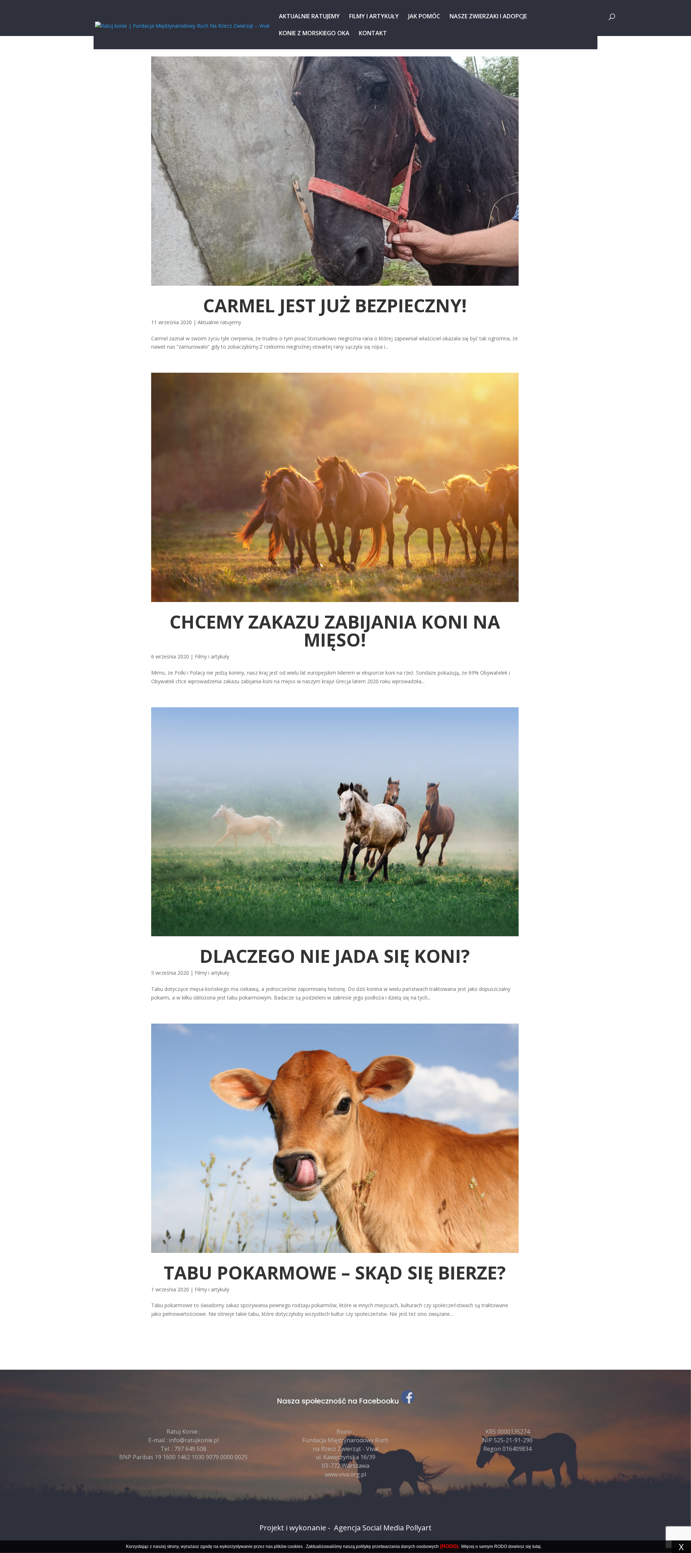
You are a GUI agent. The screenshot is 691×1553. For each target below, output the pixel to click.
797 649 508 (190, 1449)
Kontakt (373, 34)
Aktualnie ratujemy (309, 17)
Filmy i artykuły (374, 17)
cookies (295, 1546)
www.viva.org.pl (345, 1474)
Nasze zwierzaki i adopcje (488, 17)
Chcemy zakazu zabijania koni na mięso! (335, 631)
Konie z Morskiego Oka (314, 34)
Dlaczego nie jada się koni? (335, 956)
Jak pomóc (424, 17)
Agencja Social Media (369, 1528)
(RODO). (450, 1546)
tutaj (536, 1546)
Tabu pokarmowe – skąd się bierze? (335, 1272)
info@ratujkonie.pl (194, 1440)
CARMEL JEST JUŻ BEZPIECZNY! (335, 305)
